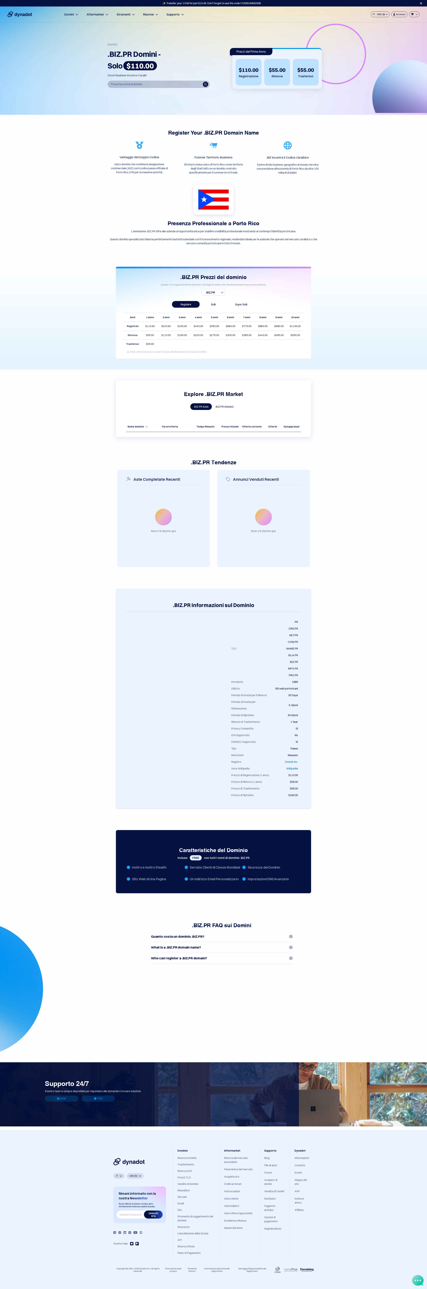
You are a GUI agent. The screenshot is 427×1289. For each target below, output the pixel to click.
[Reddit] (141, 1232)
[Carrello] (414, 14)
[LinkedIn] (124, 1232)
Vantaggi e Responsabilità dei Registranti (252, 1269)
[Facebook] (114, 1232)
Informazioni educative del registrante (217, 1269)
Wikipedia (292, 768)
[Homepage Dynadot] (20, 14)
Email (63, 1098)
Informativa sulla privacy (173, 1269)
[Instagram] (119, 1232)
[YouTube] (135, 1232)
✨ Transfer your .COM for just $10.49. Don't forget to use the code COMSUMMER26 (211, 3)
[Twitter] (129, 1232)
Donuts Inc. (291, 761)
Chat (99, 1098)
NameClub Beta (233, 1228)
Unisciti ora (153, 1215)
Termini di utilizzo (192, 1269)
